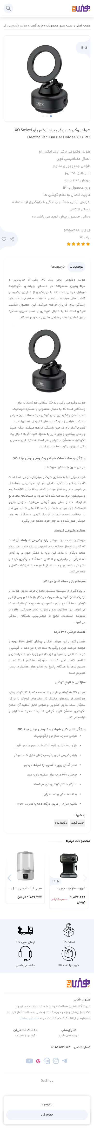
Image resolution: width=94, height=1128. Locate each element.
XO (84, 237)
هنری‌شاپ (69, 1030)
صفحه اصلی (83, 26)
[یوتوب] (30, 1062)
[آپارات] (38, 1062)
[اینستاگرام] (56, 1062)
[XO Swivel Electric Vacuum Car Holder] (47, 985)
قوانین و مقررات (25, 1035)
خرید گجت (36, 26)
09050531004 (61, 1047)
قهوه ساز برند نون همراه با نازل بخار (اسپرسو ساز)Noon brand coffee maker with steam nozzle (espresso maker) (71, 888)
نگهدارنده (61, 823)
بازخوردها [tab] (58, 266)
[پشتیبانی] (47, 1062)
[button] (9, 877)
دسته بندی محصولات (59, 26)
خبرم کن (47, 1114)
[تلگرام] (64, 1062)
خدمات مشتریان (25, 1030)
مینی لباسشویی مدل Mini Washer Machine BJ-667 (26, 888)
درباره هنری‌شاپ (69, 1035)
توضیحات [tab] (76, 266)
